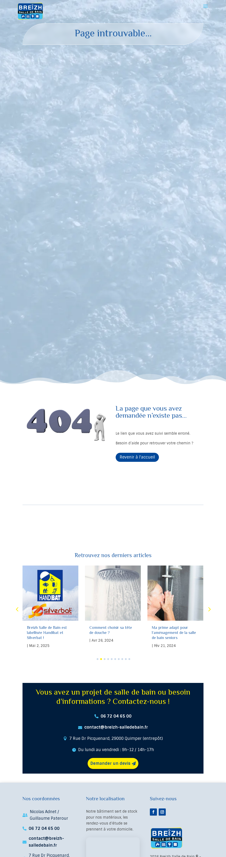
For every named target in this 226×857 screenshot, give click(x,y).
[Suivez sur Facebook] (153, 812)
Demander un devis (110, 763)
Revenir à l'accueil (137, 457)
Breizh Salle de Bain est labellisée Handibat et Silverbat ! (47, 632)
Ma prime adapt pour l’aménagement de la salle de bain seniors (174, 632)
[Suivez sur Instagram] (162, 812)
